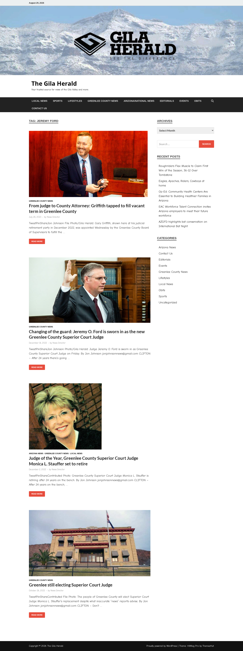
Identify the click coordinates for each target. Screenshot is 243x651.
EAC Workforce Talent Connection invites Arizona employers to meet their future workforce (185, 211)
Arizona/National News (139, 101)
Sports (57, 101)
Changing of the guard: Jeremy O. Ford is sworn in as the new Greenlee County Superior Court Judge (87, 334)
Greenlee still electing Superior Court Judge (71, 584)
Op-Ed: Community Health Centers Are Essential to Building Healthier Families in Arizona (185, 196)
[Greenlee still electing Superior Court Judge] (89, 544)
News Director (53, 217)
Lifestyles (75, 101)
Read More (35, 240)
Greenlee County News (103, 101)
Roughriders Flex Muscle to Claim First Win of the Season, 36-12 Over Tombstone (183, 170)
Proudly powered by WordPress (161, 646)
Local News (39, 101)
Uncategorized (168, 302)
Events (184, 101)
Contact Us (39, 108)
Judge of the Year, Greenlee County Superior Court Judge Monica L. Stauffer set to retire (83, 460)
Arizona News (36, 453)
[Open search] (212, 101)
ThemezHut (208, 646)
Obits (197, 101)
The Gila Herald (54, 83)
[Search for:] (185, 144)
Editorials (167, 101)
